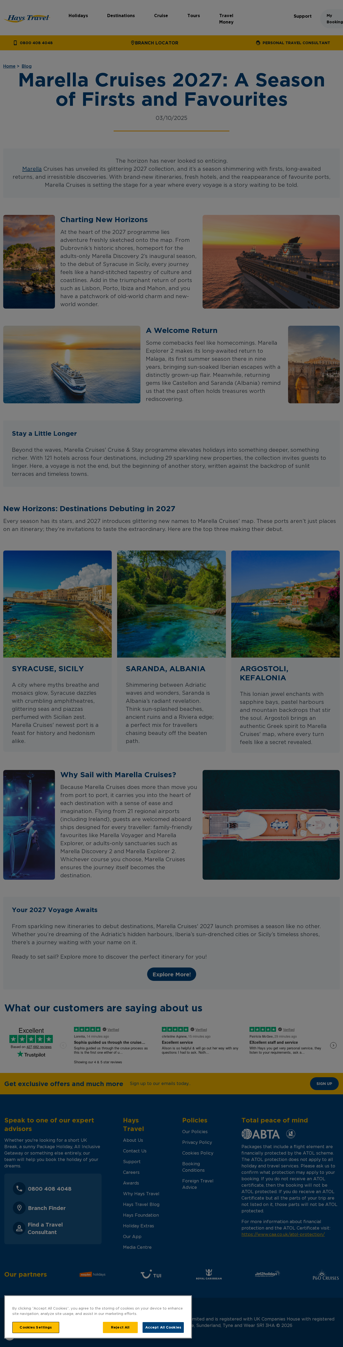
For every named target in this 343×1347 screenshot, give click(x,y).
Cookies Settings (36, 1327)
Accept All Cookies (163, 1327)
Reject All (120, 1327)
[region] (98, 1316)
